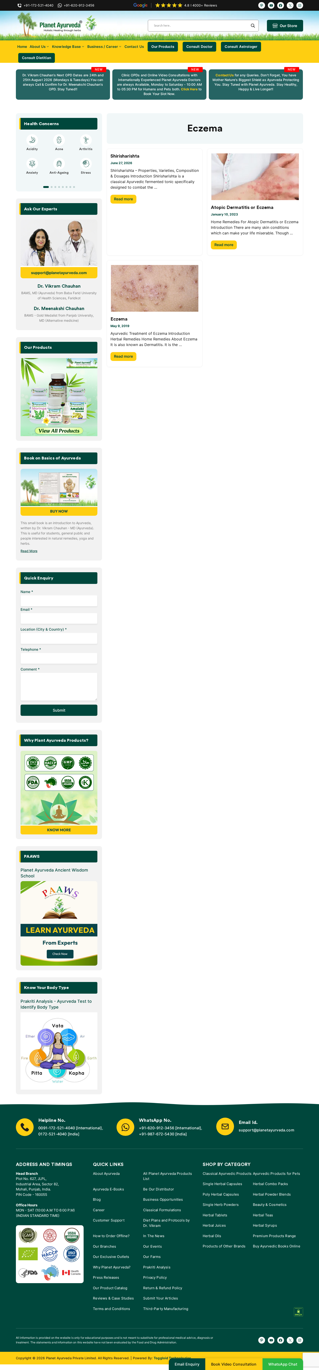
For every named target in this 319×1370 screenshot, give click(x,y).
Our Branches (104, 1246)
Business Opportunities (163, 1199)
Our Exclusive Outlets (111, 1256)
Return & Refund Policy (162, 1288)
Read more (123, 199)
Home (22, 46)
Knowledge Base (66, 46)
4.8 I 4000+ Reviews (200, 5)
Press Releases (106, 1277)
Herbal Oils (212, 1236)
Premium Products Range (274, 1236)
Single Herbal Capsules (222, 1184)
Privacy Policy (155, 1277)
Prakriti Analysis (156, 1267)
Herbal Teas (263, 1215)
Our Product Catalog (110, 1288)
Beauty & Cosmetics (270, 1204)
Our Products (162, 46)
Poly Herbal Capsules (221, 1194)
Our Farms (152, 1256)
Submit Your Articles (160, 1298)
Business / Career (102, 46)
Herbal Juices (214, 1225)
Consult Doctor (199, 46)
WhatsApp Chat (282, 1364)
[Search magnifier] (253, 25)
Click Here (189, 89)
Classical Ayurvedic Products (227, 1173)
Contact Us (134, 46)
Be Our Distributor (158, 1189)
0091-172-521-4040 (56, 1128)
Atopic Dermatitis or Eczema (242, 207)
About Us (38, 46)
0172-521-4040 (52, 1134)
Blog (97, 1199)
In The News (153, 1236)
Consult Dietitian (36, 58)
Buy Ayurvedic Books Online (276, 1246)
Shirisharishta (124, 156)
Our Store (288, 25)
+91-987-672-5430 (156, 1134)
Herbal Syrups (265, 1225)
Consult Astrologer (241, 46)
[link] (63, 84)
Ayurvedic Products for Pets (276, 1173)
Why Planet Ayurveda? (112, 1267)
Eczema (119, 319)
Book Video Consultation (234, 1364)
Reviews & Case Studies (113, 1298)
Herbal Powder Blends (272, 1194)
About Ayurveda (106, 1173)
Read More (29, 551)
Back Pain (85, 177)
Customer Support (108, 1220)
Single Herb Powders (221, 1204)
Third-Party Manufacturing (165, 1308)
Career (99, 1210)
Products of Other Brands (224, 1246)
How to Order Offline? (111, 1236)
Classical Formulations (162, 1210)
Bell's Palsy (59, 149)
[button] (44, 187)
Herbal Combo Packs (270, 1184)
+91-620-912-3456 (156, 1128)
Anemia (32, 177)
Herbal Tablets (215, 1215)
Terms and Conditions (111, 1308)
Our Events (152, 1246)
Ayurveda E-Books (108, 1189)
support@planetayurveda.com (59, 272)
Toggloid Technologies (172, 1358)
